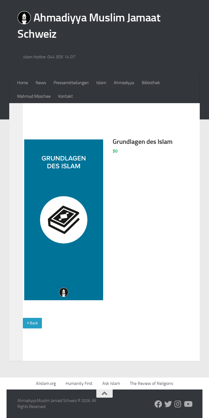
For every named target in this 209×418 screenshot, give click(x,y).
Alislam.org (46, 383)
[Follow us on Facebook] (158, 404)
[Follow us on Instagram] (178, 404)
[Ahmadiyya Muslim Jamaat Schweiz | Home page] (104, 27)
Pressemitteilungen (71, 82)
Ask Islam (111, 383)
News (41, 82)
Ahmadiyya (124, 82)
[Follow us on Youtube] (188, 404)
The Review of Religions (151, 383)
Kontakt (65, 96)
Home (22, 82)
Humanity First (79, 383)
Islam (101, 82)
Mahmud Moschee (34, 96)
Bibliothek (151, 82)
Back (33, 323)
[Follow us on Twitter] (168, 404)
